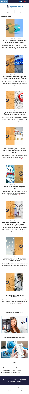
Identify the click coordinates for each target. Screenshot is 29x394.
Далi (23, 48)
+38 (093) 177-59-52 (21, 11)
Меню (5, 1)
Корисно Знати (18, 390)
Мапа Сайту (24, 390)
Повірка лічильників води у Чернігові (12, 370)
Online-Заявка (8, 11)
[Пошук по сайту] (10, 1)
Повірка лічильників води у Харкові (11, 372)
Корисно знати (17, 38)
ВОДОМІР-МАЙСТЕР (16, 7)
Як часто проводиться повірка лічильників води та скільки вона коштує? (14, 150)
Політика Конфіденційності (7, 390)
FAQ (14, 362)
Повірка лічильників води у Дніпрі (11, 367)
